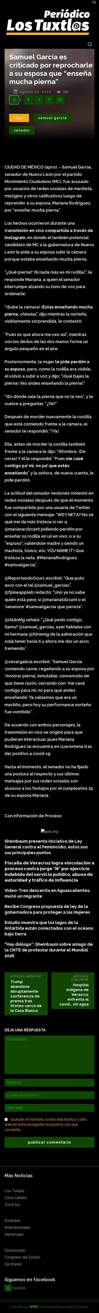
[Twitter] (39, 99)
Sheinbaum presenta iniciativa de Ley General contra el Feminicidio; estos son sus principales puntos (46, 847)
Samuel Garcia (52, 118)
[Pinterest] (49, 99)
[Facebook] (28, 99)
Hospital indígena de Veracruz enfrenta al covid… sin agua (74, 994)
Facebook (19, 1288)
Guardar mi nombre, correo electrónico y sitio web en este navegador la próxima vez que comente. (46, 1124)
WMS (34, 1307)
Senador (22, 130)
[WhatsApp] (60, 99)
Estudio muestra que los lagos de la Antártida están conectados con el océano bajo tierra (49, 928)
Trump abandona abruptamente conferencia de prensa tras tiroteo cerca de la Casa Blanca (26, 996)
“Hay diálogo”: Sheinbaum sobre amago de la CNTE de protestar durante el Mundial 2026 (49, 950)
